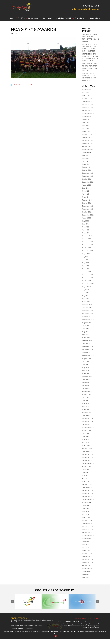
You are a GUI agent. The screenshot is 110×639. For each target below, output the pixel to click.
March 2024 (86, 164)
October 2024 (87, 146)
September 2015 (88, 463)
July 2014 (85, 505)
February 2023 (87, 200)
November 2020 (87, 278)
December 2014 (87, 490)
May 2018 (85, 367)
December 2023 (87, 173)
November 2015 (87, 457)
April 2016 (85, 442)
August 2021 (86, 254)
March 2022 (86, 233)
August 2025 (86, 116)
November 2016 (87, 421)
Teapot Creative (94, 628)
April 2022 (85, 230)
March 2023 (86, 197)
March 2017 (86, 409)
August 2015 (86, 466)
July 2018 (85, 361)
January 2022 (87, 239)
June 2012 (85, 577)
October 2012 (87, 565)
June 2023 (85, 188)
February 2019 (87, 341)
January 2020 (87, 308)
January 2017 (87, 415)
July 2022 (85, 221)
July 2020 (85, 290)
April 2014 (85, 514)
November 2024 (87, 143)
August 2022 (86, 218)
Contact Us (94, 18)
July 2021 (85, 257)
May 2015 (85, 475)
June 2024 (85, 155)
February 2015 (87, 484)
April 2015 (85, 478)
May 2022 (85, 227)
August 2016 (86, 430)
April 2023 (85, 194)
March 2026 (86, 95)
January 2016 (87, 451)
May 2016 (85, 439)
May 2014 (85, 511)
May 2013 (85, 544)
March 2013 (86, 550)
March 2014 (86, 517)
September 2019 (88, 320)
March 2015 (86, 481)
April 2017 (85, 406)
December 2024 (87, 140)
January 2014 (87, 523)
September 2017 (88, 391)
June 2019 (85, 329)
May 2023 (85, 191)
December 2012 (87, 559)
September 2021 (88, 251)
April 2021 (85, 266)
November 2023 (87, 176)
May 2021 (85, 263)
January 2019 (87, 344)
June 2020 (85, 293)
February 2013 (87, 553)
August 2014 (86, 502)
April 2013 (85, 547)
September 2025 (88, 113)
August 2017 (86, 394)
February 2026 (87, 98)
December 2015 (87, 454)
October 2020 (87, 281)
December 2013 (87, 526)
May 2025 (85, 125)
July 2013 (85, 541)
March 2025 (86, 131)
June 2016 (85, 436)
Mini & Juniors (80, 18)
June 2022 (85, 224)
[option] (28, 601)
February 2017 (87, 412)
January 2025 (87, 137)
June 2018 (85, 364)
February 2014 (87, 520)
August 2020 (86, 287)
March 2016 (86, 445)
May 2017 (85, 403)
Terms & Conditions (80, 618)
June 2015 (85, 472)
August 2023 (86, 185)
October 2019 (87, 317)
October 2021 (87, 248)
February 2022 (87, 236)
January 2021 (87, 272)
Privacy (90, 618)
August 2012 (86, 571)
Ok (56, 636)
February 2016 (87, 448)
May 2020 (85, 296)
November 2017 (87, 385)
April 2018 (85, 370)
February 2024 (87, 167)
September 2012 (88, 568)
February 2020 (87, 305)
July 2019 (85, 326)
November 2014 (87, 493)
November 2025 (87, 107)
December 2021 (87, 242)
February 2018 (87, 376)
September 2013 (88, 535)
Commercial (47, 18)
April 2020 (85, 299)
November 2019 (87, 314)
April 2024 (85, 161)
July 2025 (85, 119)
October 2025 (87, 110)
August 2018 (86, 358)
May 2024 (85, 158)
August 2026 (86, 89)
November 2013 (87, 529)
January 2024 (87, 170)
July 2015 (85, 469)
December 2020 (87, 275)
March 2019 (86, 338)
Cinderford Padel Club (64, 18)
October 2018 (87, 352)
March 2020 (86, 302)
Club (11, 18)
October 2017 (87, 388)
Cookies (96, 618)
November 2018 (87, 349)
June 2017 (85, 400)
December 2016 (87, 418)
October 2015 (87, 460)
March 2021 (86, 269)
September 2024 (88, 149)
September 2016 (88, 427)
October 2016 (87, 424)
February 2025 (87, 134)
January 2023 (87, 203)
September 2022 (88, 215)
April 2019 (85, 335)
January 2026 (87, 101)
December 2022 (87, 206)
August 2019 (86, 323)
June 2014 (85, 508)
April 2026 (85, 92)
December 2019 (87, 311)
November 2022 (87, 209)
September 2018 (88, 355)
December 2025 (87, 104)
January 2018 (87, 379)
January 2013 (87, 556)
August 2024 (86, 152)
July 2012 (85, 574)
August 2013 (86, 538)
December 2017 (87, 382)
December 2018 (87, 347)
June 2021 (85, 260)
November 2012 (87, 562)
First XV (20, 18)
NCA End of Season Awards (23, 85)
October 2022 (87, 212)
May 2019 (85, 332)
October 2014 (87, 496)
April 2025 (85, 128)
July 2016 (85, 433)
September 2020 (88, 284)
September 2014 (88, 499)
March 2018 (86, 373)
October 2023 (87, 179)
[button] (12, 601)
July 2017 (85, 397)
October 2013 (87, 532)
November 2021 (87, 245)
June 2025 (85, 122)
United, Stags (33, 18)
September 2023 (88, 182)
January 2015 (87, 487)
